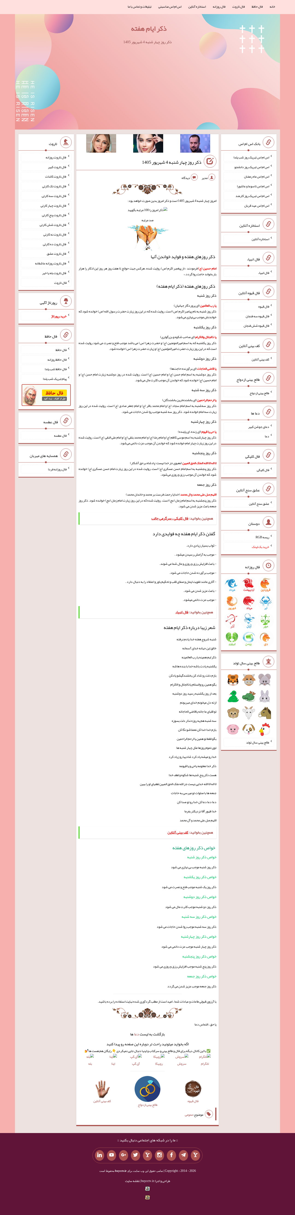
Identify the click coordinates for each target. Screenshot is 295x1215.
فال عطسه (60, 435)
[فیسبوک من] (171, 1155)
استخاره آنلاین (197, 6)
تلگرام (205, 1063)
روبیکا (159, 1063)
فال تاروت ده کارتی (55, 244)
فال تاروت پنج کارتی (54, 215)
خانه (272, 6)
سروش (181, 1063)
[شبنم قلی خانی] (101, 144)
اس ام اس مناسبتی (169, 6)
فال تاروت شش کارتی (53, 224)
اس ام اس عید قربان (256, 205)
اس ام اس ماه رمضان (256, 176)
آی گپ (136, 1063)
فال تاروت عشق (57, 253)
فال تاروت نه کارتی (55, 234)
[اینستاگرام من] (159, 1155)
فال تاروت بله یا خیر (54, 273)
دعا (136, 1034)
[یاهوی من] (195, 1155)
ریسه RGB (262, 537)
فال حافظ (257, 6)
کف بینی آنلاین (260, 359)
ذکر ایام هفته (149, 28)
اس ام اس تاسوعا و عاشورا (253, 186)
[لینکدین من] (99, 1155)
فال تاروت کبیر (57, 166)
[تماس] (147, 1155)
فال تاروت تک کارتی (54, 186)
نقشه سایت (132, 1181)
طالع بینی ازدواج (259, 393)
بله (90, 1063)
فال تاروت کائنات (56, 176)
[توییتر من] (135, 1155)
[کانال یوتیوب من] (111, 1155)
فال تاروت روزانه (56, 157)
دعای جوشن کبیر (258, 426)
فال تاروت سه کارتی (54, 196)
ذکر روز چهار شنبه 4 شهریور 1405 (171, 162)
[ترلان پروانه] (148, 144)
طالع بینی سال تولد (257, 742)
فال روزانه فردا (57, 469)
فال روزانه (219, 6)
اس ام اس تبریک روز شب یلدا (251, 157)
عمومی (189, 1114)
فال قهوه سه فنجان (257, 316)
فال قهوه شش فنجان (256, 325)
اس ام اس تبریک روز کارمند (252, 196)
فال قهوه (263, 306)
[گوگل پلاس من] (123, 1155)
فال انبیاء (263, 272)
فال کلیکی (263, 470)
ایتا (113, 1063)
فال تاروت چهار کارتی (54, 205)
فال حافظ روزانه (57, 359)
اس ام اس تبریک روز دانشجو (251, 166)
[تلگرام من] (183, 1155)
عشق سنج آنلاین (259, 503)
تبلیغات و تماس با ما (139, 6)
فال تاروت (238, 6)
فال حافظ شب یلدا (56, 369)
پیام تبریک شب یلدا (55, 378)
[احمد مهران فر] (195, 144)
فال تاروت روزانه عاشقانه (51, 263)
